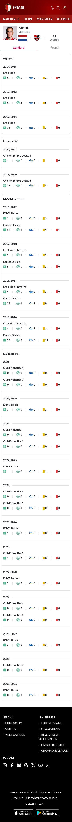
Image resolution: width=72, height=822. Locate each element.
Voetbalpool (15, 734)
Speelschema (50, 728)
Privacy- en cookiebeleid (22, 791)
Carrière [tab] (18, 47)
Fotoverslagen (52, 722)
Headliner (17, 797)
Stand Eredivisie (53, 744)
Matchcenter (11, 19)
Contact (11, 728)
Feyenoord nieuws (50, 791)
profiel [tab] (54, 47)
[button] (58, 7)
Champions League (54, 750)
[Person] (65, 7)
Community (13, 722)
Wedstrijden (44, 19)
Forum (28, 19)
